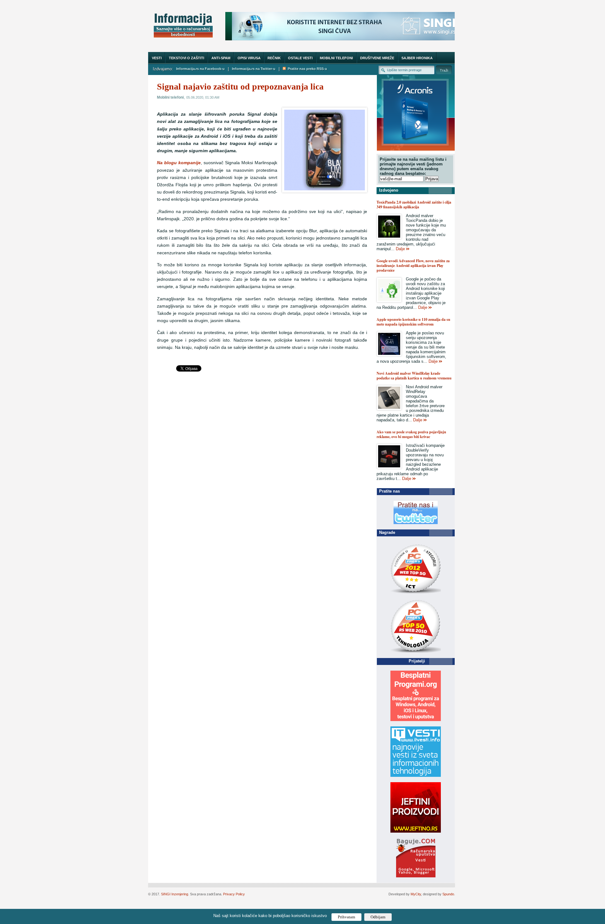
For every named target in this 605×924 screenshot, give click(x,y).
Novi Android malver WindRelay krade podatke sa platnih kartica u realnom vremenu (414, 376)
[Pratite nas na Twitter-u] (416, 522)
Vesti (157, 58)
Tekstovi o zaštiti (186, 58)
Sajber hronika (417, 58)
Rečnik (274, 58)
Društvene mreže (377, 58)
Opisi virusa (249, 58)
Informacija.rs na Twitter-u (253, 69)
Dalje (400, 248)
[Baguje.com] (415, 876)
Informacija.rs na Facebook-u (200, 69)
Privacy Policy (234, 894)
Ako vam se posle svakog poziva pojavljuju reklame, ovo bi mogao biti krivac (411, 434)
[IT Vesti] (415, 775)
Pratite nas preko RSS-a (306, 69)
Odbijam (378, 917)
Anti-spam (220, 58)
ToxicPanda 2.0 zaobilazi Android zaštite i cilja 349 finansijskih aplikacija (414, 204)
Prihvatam (346, 917)
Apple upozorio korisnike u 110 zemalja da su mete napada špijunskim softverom (413, 322)
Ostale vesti (300, 58)
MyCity (416, 894)
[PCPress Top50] (415, 593)
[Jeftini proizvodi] (415, 831)
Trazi (444, 70)
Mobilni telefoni (336, 58)
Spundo (448, 894)
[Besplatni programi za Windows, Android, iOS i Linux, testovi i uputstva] (415, 719)
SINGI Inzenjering (174, 894)
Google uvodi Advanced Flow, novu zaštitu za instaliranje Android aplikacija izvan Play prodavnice (413, 265)
